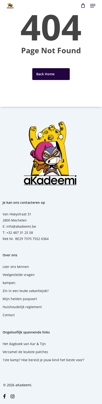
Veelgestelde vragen (19, 274)
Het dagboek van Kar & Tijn (24, 344)
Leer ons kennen (16, 266)
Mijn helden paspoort (20, 299)
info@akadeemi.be (21, 226)
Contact (9, 315)
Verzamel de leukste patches (25, 352)
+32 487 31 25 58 (19, 232)
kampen (9, 282)
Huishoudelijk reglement (22, 307)
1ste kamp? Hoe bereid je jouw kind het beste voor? (43, 360)
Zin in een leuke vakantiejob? (26, 291)
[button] (92, 5)
